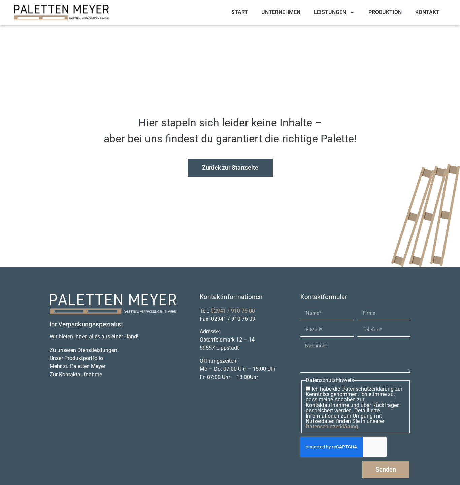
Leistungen (330, 12)
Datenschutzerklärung (332, 426)
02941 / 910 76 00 (233, 311)
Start (239, 12)
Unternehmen (280, 12)
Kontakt (427, 12)
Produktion (385, 12)
